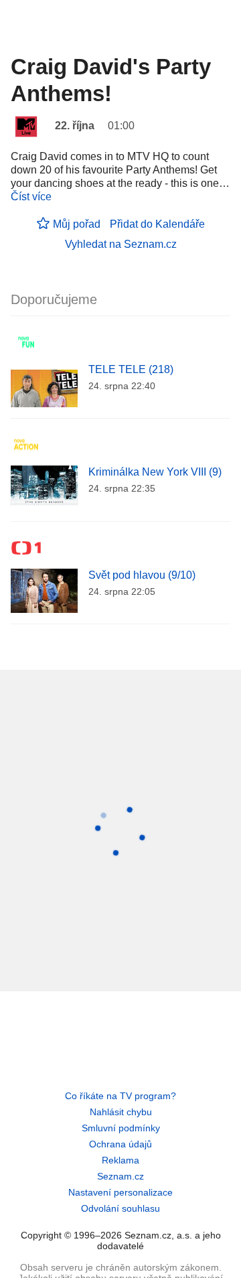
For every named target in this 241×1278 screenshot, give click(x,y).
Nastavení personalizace (120, 1192)
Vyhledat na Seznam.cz (121, 244)
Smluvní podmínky (121, 1128)
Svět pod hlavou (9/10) (141, 575)
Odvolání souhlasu (120, 1208)
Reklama (120, 1160)
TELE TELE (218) (130, 369)
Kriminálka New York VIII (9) (155, 472)
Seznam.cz (120, 1176)
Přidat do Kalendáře (157, 224)
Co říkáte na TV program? (120, 1095)
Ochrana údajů (120, 1144)
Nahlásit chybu (121, 1112)
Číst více (31, 196)
